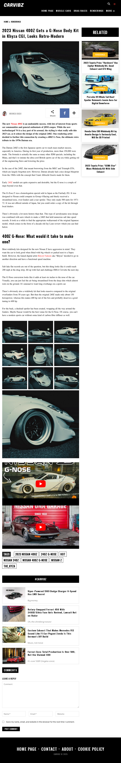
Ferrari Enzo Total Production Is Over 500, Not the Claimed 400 (51, 653)
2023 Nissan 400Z (26, 554)
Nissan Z (56, 560)
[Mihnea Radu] (5, 113)
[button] (109, 4)
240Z (10, 182)
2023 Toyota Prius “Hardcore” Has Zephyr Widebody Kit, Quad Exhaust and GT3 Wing (101, 65)
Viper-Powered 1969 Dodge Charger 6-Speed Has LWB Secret (52, 592)
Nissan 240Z (11, 560)
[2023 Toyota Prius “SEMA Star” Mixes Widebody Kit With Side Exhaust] (100, 153)
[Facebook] (64, 113)
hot (62, 554)
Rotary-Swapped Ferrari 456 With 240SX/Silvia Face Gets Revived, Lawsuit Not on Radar (52, 612)
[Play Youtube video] (40, 483)
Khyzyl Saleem (45, 255)
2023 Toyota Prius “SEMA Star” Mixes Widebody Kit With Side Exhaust (100, 168)
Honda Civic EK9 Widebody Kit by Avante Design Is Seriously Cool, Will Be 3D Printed (101, 134)
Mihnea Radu (15, 114)
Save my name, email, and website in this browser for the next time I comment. (40, 722)
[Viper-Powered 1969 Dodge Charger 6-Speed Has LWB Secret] (14, 595)
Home (6, 21)
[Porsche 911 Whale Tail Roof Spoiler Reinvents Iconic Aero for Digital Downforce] (100, 84)
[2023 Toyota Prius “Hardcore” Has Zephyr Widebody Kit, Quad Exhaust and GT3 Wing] (100, 50)
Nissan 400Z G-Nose (35, 560)
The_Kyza (9, 566)
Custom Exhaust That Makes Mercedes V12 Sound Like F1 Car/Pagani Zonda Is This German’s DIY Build (51, 633)
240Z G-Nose (49, 554)
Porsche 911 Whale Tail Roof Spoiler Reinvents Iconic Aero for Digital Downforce (100, 100)
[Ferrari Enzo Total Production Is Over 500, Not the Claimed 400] (14, 656)
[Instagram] (114, 4)
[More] (74, 113)
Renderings (16, 21)
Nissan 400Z (16, 123)
